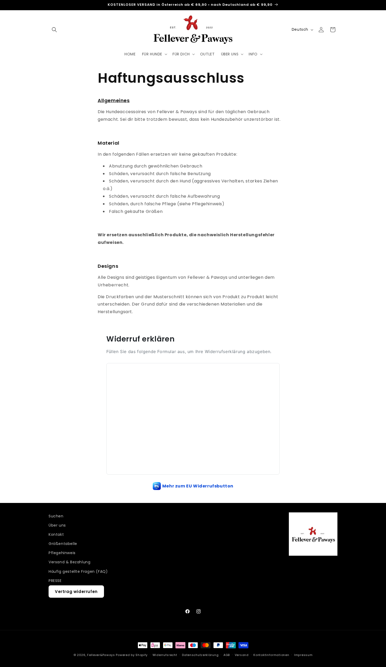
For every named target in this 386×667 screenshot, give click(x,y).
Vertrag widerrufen (76, 592)
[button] (54, 29)
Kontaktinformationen (271, 655)
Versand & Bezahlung (69, 562)
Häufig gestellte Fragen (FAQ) (78, 571)
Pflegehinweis (62, 553)
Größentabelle (63, 544)
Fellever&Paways (101, 655)
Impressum (303, 655)
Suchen (56, 516)
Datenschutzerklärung (200, 655)
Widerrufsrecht (165, 655)
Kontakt (56, 534)
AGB (226, 655)
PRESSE (55, 581)
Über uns (57, 525)
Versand (242, 655)
